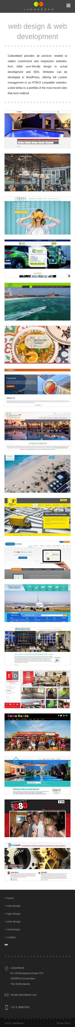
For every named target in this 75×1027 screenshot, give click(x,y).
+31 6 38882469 (19, 1007)
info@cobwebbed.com (23, 994)
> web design (12, 905)
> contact (10, 937)
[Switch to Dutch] (37, 945)
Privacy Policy (63, 1023)
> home (9, 898)
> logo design (12, 913)
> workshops (12, 929)
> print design (13, 921)
